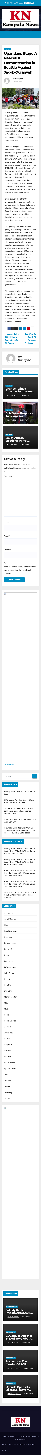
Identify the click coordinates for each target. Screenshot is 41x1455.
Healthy (7, 985)
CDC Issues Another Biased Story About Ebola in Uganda (19, 1338)
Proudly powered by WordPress (13, 1436)
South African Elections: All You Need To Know (16, 440)
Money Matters (11, 997)
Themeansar (21, 1439)
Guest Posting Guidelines (26, 1444)
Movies (7, 1003)
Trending (8, 1093)
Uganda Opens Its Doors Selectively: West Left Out (18, 1389)
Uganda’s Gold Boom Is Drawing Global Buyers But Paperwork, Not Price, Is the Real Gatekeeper (19, 830)
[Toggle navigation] (37, 34)
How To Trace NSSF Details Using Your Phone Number (20, 894)
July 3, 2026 (13, 1342)
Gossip (7, 979)
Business (8, 937)
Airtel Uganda (10, 919)
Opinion (7, 1027)
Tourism (7, 1081)
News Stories (10, 1021)
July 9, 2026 (13, 1317)
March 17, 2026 (14, 1368)
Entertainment (10, 967)
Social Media (9, 1063)
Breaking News (11, 931)
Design (7, 955)
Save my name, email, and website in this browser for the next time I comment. (20, 570)
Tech (6, 1075)
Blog (6, 925)
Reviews (7, 1051)
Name (7, 522)
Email (7, 536)
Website (7, 550)
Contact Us (9, 764)
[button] (33, 34)
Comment (9, 476)
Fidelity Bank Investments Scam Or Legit (20, 1312)
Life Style (8, 991)
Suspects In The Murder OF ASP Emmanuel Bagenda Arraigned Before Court (19, 810)
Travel (7, 1087)
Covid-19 (8, 949)
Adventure (8, 913)
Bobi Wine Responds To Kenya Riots (19, 415)
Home (4, 1444)
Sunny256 (19, 79)
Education (8, 961)
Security (8, 1057)
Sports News (10, 1069)
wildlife (7, 1099)
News (6, 1015)
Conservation (10, 943)
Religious (8, 1045)
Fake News (9, 973)
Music (6, 1009)
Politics (7, 49)
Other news (9, 1033)
